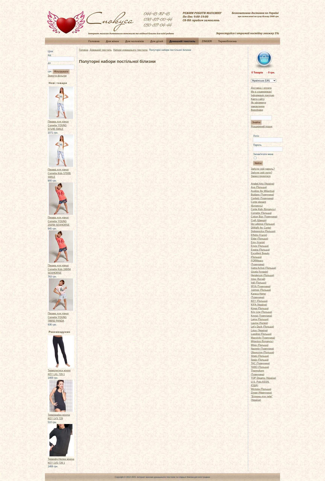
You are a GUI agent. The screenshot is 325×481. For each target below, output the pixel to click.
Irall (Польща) (258, 282)
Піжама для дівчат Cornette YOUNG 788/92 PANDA (58, 317)
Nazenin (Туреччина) (262, 348)
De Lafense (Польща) (263, 224)
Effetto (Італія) (259, 235)
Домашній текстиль (182, 41)
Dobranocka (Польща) (263, 231)
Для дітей (156, 41)
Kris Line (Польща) (261, 312)
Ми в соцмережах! (261, 91)
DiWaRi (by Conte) (261, 227)
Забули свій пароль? (263, 168)
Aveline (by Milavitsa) (262, 191)
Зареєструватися (260, 176)
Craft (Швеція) (259, 220)
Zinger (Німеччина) (261, 392)
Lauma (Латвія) (259, 323)
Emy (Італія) (258, 242)
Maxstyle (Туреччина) (263, 337)
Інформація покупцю (262, 95)
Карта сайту (258, 99)
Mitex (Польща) (259, 345)
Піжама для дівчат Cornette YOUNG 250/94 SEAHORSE (59, 221)
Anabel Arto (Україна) (262, 183)
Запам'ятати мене (263, 154)
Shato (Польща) (260, 356)
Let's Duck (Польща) (262, 326)
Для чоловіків (134, 41)
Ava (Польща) (259, 187)
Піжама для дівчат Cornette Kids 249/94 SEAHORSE (59, 269)
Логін (256, 135)
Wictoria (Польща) (261, 389)
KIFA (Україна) (259, 304)
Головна (93, 41)
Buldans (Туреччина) (262, 194)
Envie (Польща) (260, 246)
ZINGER (207, 41)
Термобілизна (227, 41)
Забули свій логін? (261, 172)
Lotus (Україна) (259, 330)
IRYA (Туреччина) (260, 286)
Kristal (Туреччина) (261, 315)
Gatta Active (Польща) (263, 268)
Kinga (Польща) (260, 308)
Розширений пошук (261, 126)
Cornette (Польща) (261, 213)
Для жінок (112, 41)
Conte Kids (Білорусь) (263, 209)
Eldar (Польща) (259, 238)
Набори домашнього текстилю (130, 50)
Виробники (257, 110)
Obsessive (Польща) (262, 352)
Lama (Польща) (259, 319)
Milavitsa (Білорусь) (262, 341)
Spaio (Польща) (260, 359)
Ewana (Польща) (260, 249)
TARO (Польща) (260, 367)
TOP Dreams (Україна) (263, 378)
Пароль (257, 145)
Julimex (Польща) (261, 290)
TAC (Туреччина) (260, 363)
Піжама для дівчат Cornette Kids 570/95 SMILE (59, 173)
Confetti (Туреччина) (262, 198)
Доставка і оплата (261, 88)
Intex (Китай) (258, 279)
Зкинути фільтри (57, 75)
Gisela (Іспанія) (259, 271)
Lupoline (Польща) (261, 334)
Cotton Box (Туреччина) (264, 216)
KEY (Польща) (259, 301)
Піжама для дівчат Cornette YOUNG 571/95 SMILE (58, 125)
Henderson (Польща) (262, 275)
